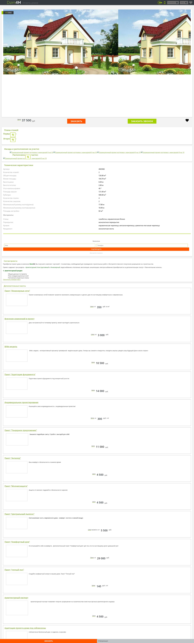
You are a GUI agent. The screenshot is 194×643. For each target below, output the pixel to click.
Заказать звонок (142, 121)
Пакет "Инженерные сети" (17, 412)
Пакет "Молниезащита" (16, 607)
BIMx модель (11, 468)
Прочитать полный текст (12, 401)
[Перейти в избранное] (190, 2)
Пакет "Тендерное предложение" (21, 551)
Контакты (171, 3)
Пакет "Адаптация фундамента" (20, 495)
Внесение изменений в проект (19, 440)
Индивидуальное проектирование (21, 523)
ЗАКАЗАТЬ (76, 121)
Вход (182, 3)
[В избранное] (187, 120)
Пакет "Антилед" (13, 579)
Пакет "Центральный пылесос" (19, 635)
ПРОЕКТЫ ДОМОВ (30, 3)
